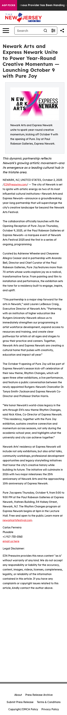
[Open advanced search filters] (53, 30)
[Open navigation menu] (6, 30)
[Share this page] (62, 30)
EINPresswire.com (15, 184)
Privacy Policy (50, 709)
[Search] (45, 30)
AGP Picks (8, 5)
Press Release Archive (39, 694)
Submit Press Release (20, 702)
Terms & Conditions (48, 702)
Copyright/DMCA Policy (23, 709)
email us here (11, 541)
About (18, 694)
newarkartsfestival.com (17, 520)
